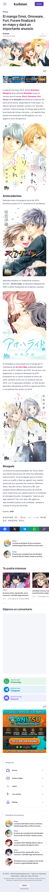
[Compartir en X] (15, 529)
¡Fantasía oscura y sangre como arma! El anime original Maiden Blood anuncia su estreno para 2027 (28, 863)
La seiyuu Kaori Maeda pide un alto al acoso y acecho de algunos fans (28, 844)
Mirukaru (28, 599)
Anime (5, 590)
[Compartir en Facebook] (5, 529)
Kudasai (6, 33)
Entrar (39, 4)
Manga (5, 12)
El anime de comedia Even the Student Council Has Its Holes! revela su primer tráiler (27, 556)
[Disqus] (24, 643)
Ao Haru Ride (21, 367)
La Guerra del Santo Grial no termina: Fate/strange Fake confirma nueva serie (27, 544)
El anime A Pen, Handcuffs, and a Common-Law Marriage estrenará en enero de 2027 (16, 595)
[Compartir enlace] (44, 529)
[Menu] (5, 4)
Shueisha (28, 93)
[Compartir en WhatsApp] (34, 529)
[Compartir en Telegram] (24, 529)
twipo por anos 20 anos (29, 876)
